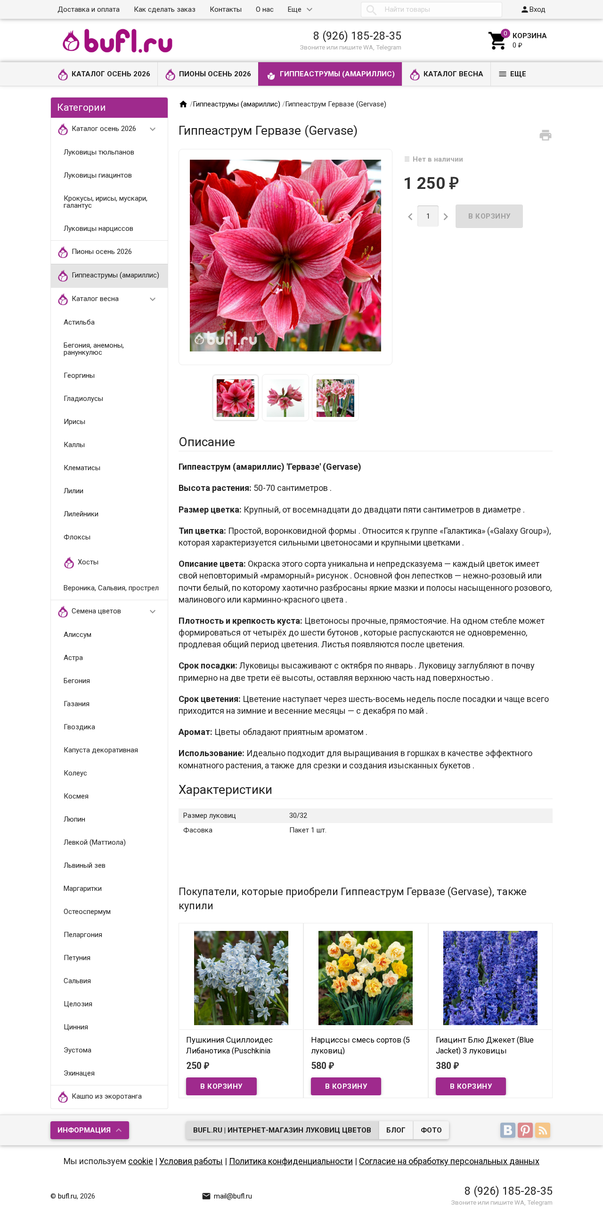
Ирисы (74, 421)
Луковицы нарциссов (98, 228)
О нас (265, 9)
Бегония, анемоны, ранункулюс (94, 349)
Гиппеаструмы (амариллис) (337, 74)
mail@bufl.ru (227, 1196)
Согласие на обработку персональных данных (449, 1161)
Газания (77, 704)
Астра (73, 657)
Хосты (88, 562)
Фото (431, 1130)
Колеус (75, 773)
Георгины (79, 375)
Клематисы (82, 468)
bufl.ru (67, 1196)
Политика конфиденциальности (291, 1161)
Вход (533, 9)
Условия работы (191, 1161)
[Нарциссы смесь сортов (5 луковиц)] (366, 977)
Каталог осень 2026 (111, 74)
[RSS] (544, 1131)
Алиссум (77, 634)
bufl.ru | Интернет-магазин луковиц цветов (282, 1130)
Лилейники (81, 514)
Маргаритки (83, 888)
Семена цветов (115, 611)
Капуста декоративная (101, 750)
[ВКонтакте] (509, 1131)
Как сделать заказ (165, 9)
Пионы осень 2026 (215, 74)
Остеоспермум (87, 911)
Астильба (79, 322)
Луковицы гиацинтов (98, 175)
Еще (295, 9)
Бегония (77, 681)
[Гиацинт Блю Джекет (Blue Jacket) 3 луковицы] (491, 977)
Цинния (76, 1027)
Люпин (74, 819)
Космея (76, 796)
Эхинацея (79, 1073)
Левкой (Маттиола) (95, 842)
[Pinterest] (526, 1131)
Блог (396, 1130)
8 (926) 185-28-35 (357, 35)
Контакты (226, 9)
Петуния (77, 958)
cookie (140, 1161)
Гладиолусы (83, 398)
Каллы (74, 444)
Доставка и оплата (88, 9)
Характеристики (225, 790)
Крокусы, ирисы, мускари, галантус (105, 202)
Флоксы (77, 537)
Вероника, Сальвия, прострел (111, 588)
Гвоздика (79, 727)
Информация (84, 1130)
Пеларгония (83, 934)
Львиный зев (85, 865)
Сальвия (77, 981)
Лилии (73, 491)
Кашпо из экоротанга (107, 1096)
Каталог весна (453, 74)
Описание (207, 442)
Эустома (77, 1050)
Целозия (78, 1004)
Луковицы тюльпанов (99, 152)
